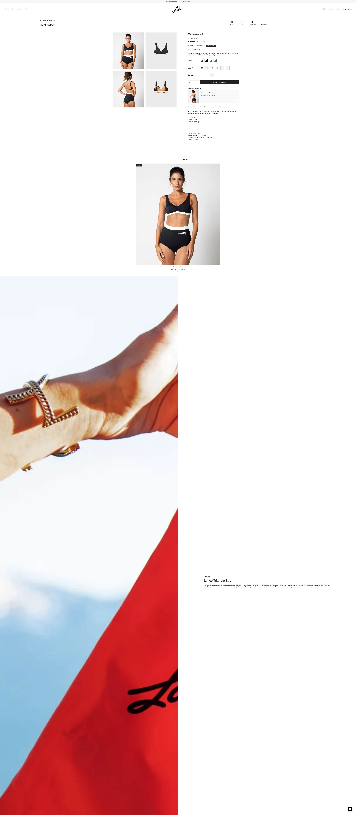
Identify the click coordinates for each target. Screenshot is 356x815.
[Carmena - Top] (178, 214)
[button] (6, 9)
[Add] (236, 100)
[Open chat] (350, 809)
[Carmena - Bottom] (193, 96)
